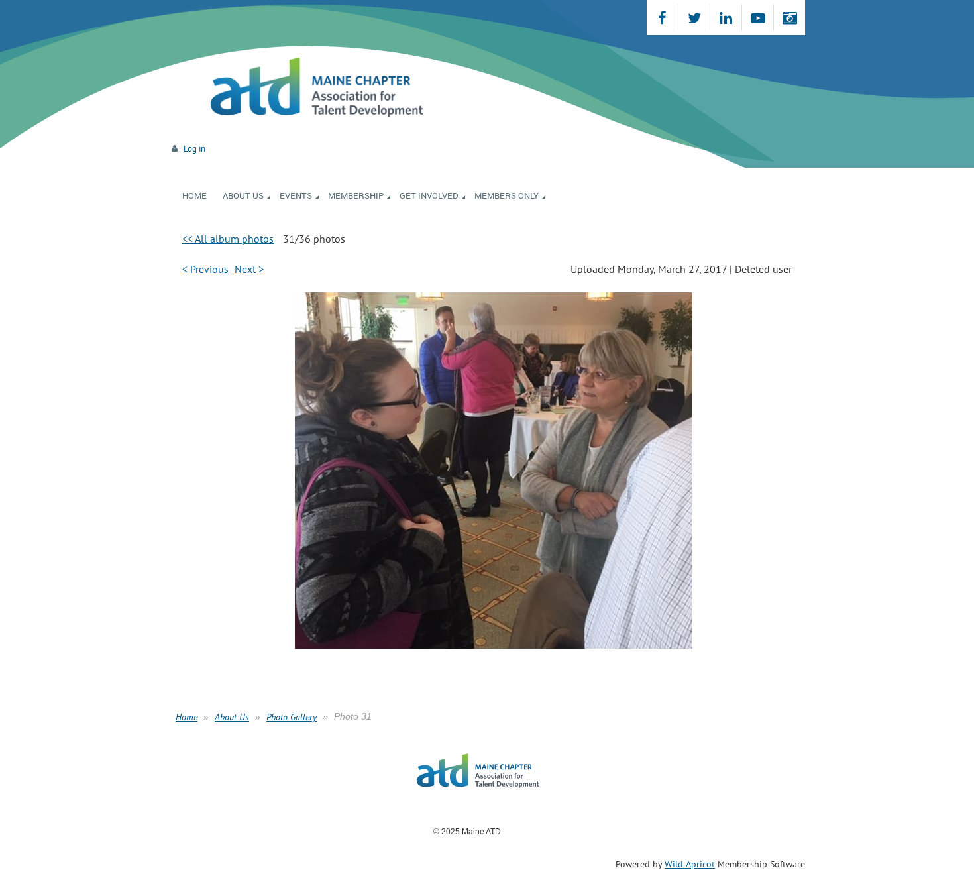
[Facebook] (662, 17)
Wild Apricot (690, 864)
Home (186, 717)
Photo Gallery (291, 717)
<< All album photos (228, 238)
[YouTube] (757, 17)
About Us (232, 717)
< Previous (205, 269)
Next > (249, 269)
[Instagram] (789, 17)
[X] (694, 17)
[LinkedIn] (725, 17)
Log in (194, 148)
